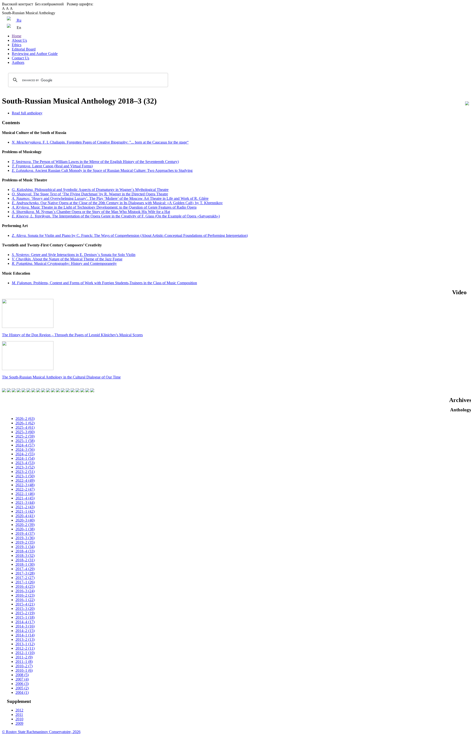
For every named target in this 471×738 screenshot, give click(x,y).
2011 (19, 714)
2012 (19, 710)
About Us (19, 40)
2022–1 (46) (25, 494)
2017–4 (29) (25, 569)
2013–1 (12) (25, 644)
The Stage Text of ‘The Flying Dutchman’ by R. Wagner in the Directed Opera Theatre (90, 194)
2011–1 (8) (24, 661)
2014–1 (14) (25, 635)
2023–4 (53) (25, 463)
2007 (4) (22, 679)
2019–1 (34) (25, 547)
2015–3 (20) (25, 608)
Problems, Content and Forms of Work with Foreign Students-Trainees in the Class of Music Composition (104, 283)
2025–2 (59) (25, 436)
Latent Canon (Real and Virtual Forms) (52, 166)
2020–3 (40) (25, 520)
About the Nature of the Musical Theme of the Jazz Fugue (67, 259)
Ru (18, 20)
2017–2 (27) (25, 578)
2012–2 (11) (25, 648)
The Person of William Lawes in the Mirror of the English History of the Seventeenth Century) (95, 162)
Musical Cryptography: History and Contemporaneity (64, 263)
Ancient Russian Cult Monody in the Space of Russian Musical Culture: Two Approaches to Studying (102, 170)
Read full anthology (27, 113)
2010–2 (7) (24, 666)
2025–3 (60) (25, 432)
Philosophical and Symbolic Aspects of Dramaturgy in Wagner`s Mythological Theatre (90, 190)
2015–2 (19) (25, 613)
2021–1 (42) (25, 511)
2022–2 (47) (25, 489)
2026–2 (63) (25, 418)
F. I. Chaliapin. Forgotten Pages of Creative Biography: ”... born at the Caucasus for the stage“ (100, 142)
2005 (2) (22, 688)
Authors (18, 62)
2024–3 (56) (25, 449)
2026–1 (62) (25, 423)
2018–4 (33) (25, 551)
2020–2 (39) (25, 525)
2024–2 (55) (25, 454)
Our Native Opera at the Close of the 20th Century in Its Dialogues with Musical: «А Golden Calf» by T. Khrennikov (117, 203)
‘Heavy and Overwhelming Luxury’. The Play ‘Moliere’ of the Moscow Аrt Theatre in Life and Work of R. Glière (110, 198)
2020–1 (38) (25, 529)
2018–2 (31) (25, 560)
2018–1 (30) (25, 564)
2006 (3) (22, 684)
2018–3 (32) (25, 555)
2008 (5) (22, 675)
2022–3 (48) (25, 485)
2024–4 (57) (25, 445)
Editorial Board (24, 49)
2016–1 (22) (25, 600)
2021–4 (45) (25, 498)
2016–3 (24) (25, 591)
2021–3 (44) (25, 502)
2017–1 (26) (25, 582)
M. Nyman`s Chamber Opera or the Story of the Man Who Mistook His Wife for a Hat (91, 212)
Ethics (16, 45)
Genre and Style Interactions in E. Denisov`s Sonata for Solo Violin (73, 255)
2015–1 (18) (25, 617)
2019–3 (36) (25, 538)
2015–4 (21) (25, 604)
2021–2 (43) (25, 507)
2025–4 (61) (25, 427)
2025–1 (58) (25, 441)
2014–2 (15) (25, 631)
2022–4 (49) (25, 480)
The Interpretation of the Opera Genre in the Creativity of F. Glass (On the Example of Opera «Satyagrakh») (116, 216)
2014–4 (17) (25, 622)
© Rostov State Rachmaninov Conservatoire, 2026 (41, 732)
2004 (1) (22, 692)
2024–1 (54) (25, 458)
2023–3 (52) (25, 467)
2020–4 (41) (25, 516)
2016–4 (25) (25, 586)
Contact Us (20, 58)
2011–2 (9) (24, 657)
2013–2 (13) (25, 639)
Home (16, 36)
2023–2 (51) (25, 472)
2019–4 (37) (25, 533)
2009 (19, 723)
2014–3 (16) (25, 626)
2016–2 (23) (25, 595)
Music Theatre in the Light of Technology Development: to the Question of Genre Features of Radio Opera (104, 207)
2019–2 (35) (25, 542)
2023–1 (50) (25, 476)
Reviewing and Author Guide (35, 54)
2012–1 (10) (25, 653)
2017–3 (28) (25, 573)
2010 (19, 719)
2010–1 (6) (24, 670)
